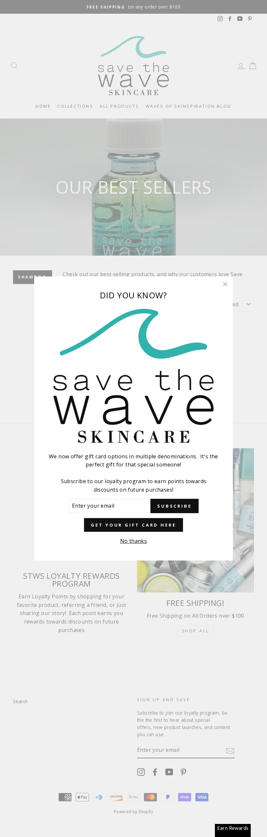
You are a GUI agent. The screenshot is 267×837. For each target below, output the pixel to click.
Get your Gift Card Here (133, 525)
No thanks (133, 541)
